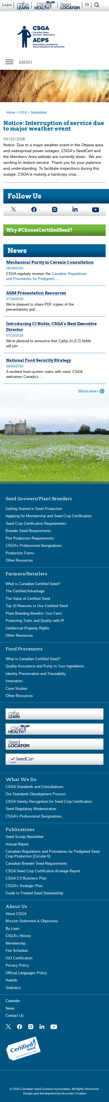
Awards (12, 980)
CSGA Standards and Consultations (34, 787)
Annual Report (17, 844)
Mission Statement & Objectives (32, 921)
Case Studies (16, 688)
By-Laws (13, 928)
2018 (23, 112)
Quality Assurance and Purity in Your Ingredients (45, 666)
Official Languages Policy (26, 973)
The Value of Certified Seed (28, 598)
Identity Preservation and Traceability (36, 674)
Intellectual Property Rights (27, 628)
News (10, 1008)
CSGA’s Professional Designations (34, 545)
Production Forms (20, 553)
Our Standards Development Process (36, 794)
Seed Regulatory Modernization (31, 809)
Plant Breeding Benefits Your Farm (34, 613)
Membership (15, 943)
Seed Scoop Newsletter (25, 837)
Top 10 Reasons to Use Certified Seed (37, 606)
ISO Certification (19, 958)
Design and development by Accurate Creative (54, 1093)
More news (88, 391)
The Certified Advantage (25, 591)
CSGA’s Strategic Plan (24, 886)
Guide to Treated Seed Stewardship (34, 893)
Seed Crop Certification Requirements (36, 523)
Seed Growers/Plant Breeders (39, 499)
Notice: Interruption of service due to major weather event (53, 126)
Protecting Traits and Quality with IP (35, 621)
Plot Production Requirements (30, 538)
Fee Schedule (17, 950)
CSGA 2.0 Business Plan (26, 878)
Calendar (13, 1001)
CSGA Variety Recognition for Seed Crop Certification (49, 801)
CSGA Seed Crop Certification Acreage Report (43, 871)
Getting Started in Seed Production (34, 509)
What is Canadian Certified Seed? (33, 584)
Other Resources (19, 560)
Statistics (13, 988)
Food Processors (24, 649)
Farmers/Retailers (26, 574)
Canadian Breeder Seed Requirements (36, 863)
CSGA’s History (18, 936)
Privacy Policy (17, 965)
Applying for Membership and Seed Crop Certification (48, 516)
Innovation (14, 681)
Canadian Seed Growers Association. (46, 1089)
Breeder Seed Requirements (28, 531)
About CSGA (16, 914)
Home (10, 112)
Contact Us (15, 1016)
